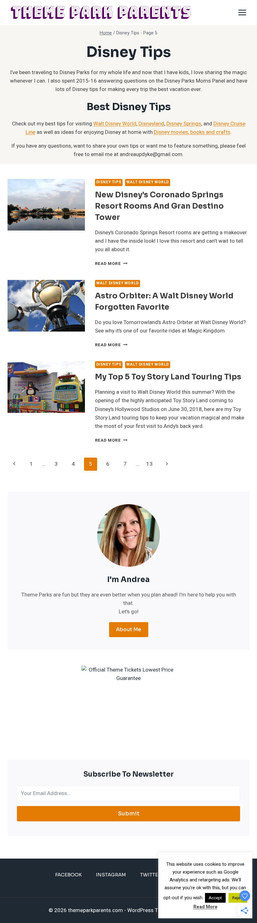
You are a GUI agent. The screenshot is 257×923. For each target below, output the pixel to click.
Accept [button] (215, 898)
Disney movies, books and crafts (192, 132)
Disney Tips (109, 182)
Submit (128, 813)
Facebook (68, 875)
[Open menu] (242, 12)
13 (149, 464)
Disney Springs (183, 124)
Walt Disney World (114, 124)
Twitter (150, 875)
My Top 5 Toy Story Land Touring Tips (168, 377)
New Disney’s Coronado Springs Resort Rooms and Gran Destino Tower (159, 206)
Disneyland (151, 124)
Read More (111, 264)
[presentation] (46, 204)
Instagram (111, 875)
